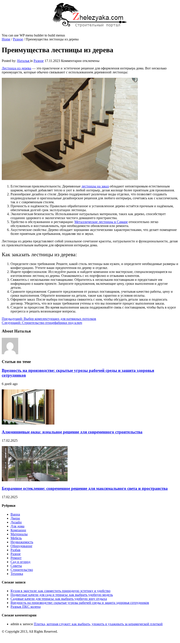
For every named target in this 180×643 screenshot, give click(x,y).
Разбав (15, 550)
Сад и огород (20, 562)
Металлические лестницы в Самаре (101, 222)
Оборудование (21, 546)
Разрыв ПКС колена (26, 606)
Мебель (16, 538)
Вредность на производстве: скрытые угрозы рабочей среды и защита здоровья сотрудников (80, 603)
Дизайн (16, 522)
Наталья (23, 61)
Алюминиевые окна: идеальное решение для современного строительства (72, 432)
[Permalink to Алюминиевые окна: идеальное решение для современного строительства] (28, 423)
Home (6, 39)
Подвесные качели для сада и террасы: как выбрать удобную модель (62, 595)
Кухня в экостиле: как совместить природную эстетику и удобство (60, 591)
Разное (18, 39)
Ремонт (16, 558)
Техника (17, 574)
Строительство (22, 570)
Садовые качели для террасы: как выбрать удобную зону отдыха (59, 599)
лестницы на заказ (95, 186)
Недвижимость (22, 542)
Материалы (19, 534)
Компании (18, 530)
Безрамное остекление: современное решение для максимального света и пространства (85, 488)
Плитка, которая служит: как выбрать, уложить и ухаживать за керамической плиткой (98, 624)
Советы (16, 566)
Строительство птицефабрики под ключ (42, 323)
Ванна (15, 514)
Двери (15, 518)
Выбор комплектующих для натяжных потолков (49, 319)
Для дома (17, 526)
